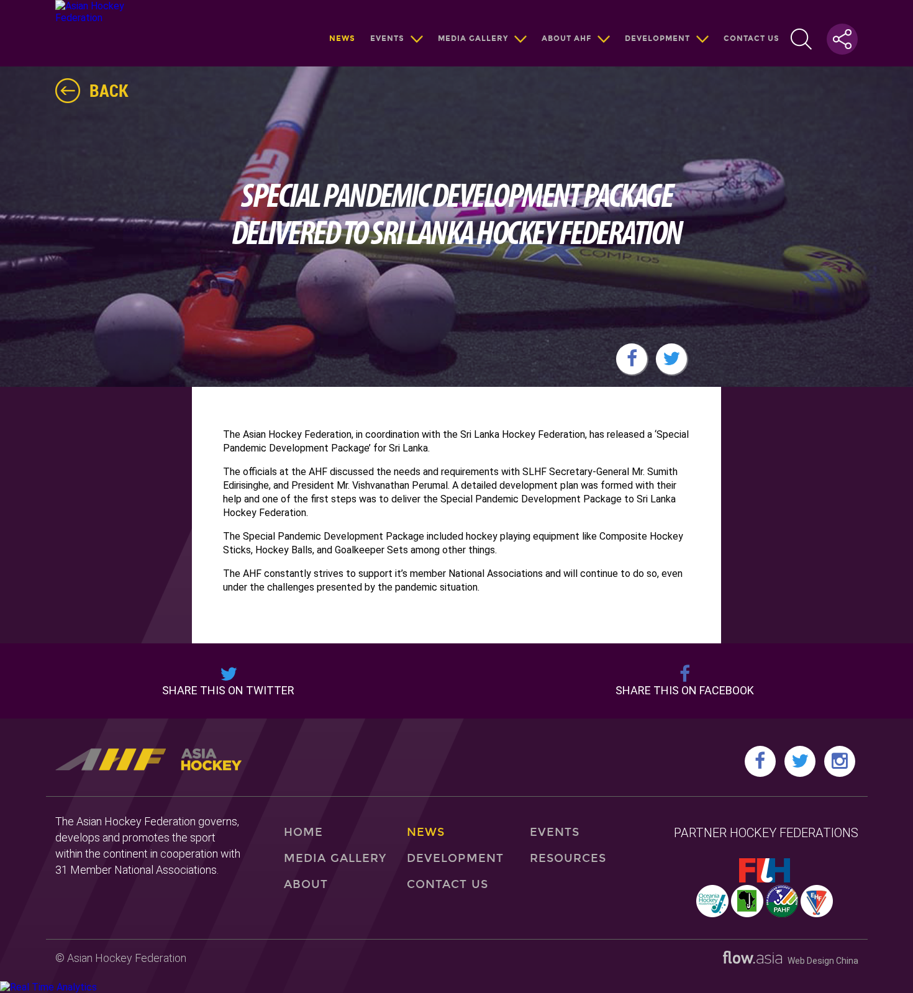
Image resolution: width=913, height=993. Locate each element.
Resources (568, 858)
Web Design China (820, 961)
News (342, 38)
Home (303, 832)
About (306, 884)
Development (657, 38)
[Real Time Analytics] (48, 987)
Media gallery (473, 38)
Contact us (751, 38)
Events (387, 38)
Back (109, 90)
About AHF (566, 38)
